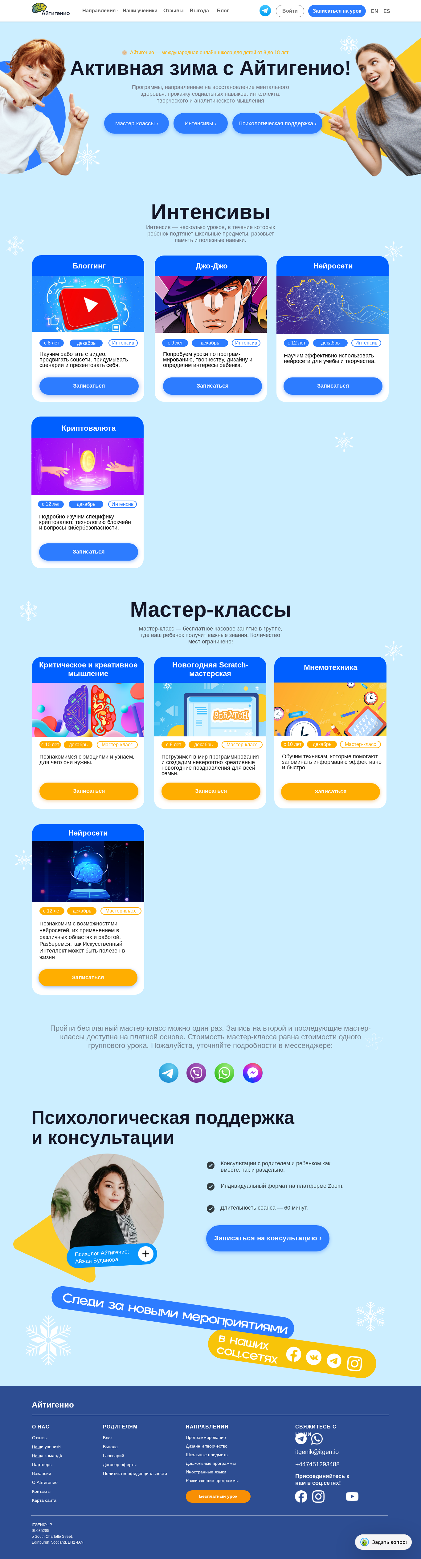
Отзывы (39, 1437)
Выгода (110, 1446)
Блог (107, 1437)
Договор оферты (120, 1464)
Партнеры (42, 1464)
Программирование (206, 1437)
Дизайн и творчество (206, 1446)
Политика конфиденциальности (135, 1473)
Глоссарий (113, 1455)
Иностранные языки (206, 1471)
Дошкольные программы (211, 1463)
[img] (294, 1354)
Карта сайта (44, 1500)
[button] (337, 11)
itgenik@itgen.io (317, 1451)
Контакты (41, 1491)
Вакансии (41, 1473)
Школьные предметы (207, 1454)
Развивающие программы (212, 1480)
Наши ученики (46, 1446)
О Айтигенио (45, 1482)
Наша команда (47, 1455)
